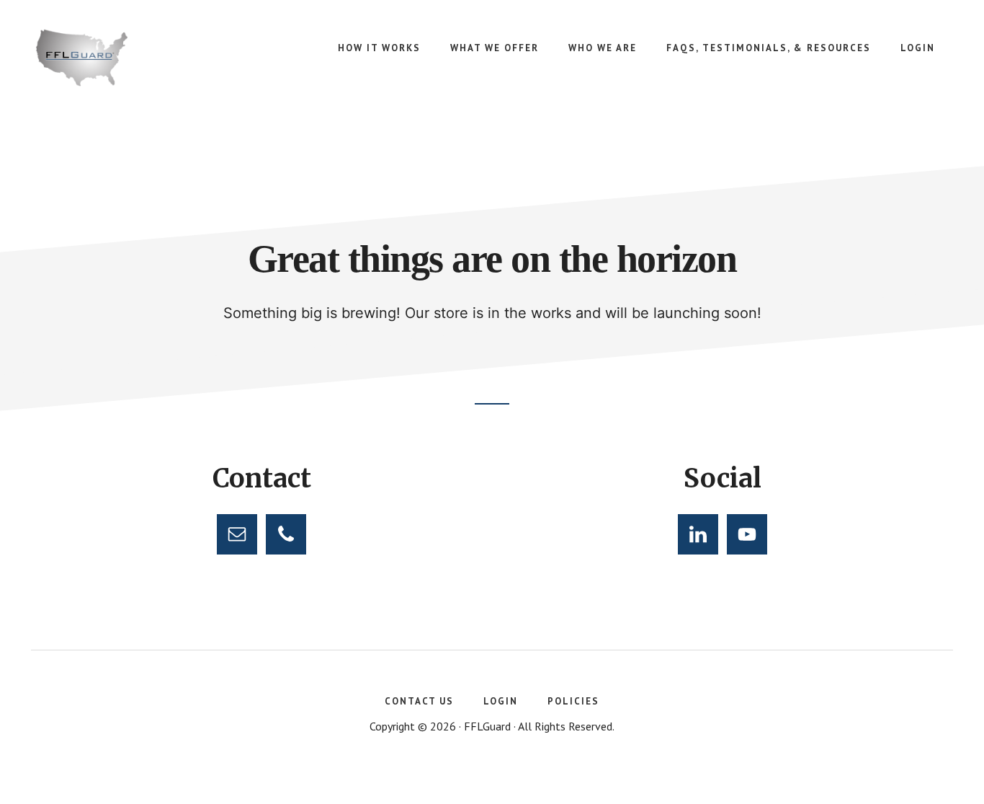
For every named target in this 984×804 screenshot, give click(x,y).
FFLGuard (144, 58)
